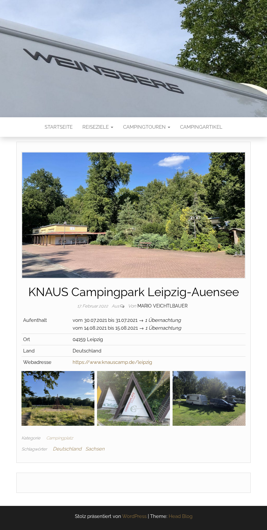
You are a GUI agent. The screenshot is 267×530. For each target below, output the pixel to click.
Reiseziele (96, 127)
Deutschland (67, 449)
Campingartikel (201, 127)
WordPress (134, 516)
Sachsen (95, 449)
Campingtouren (145, 127)
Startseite (59, 127)
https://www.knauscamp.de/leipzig (112, 362)
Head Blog (180, 516)
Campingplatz (59, 438)
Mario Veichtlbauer (162, 305)
